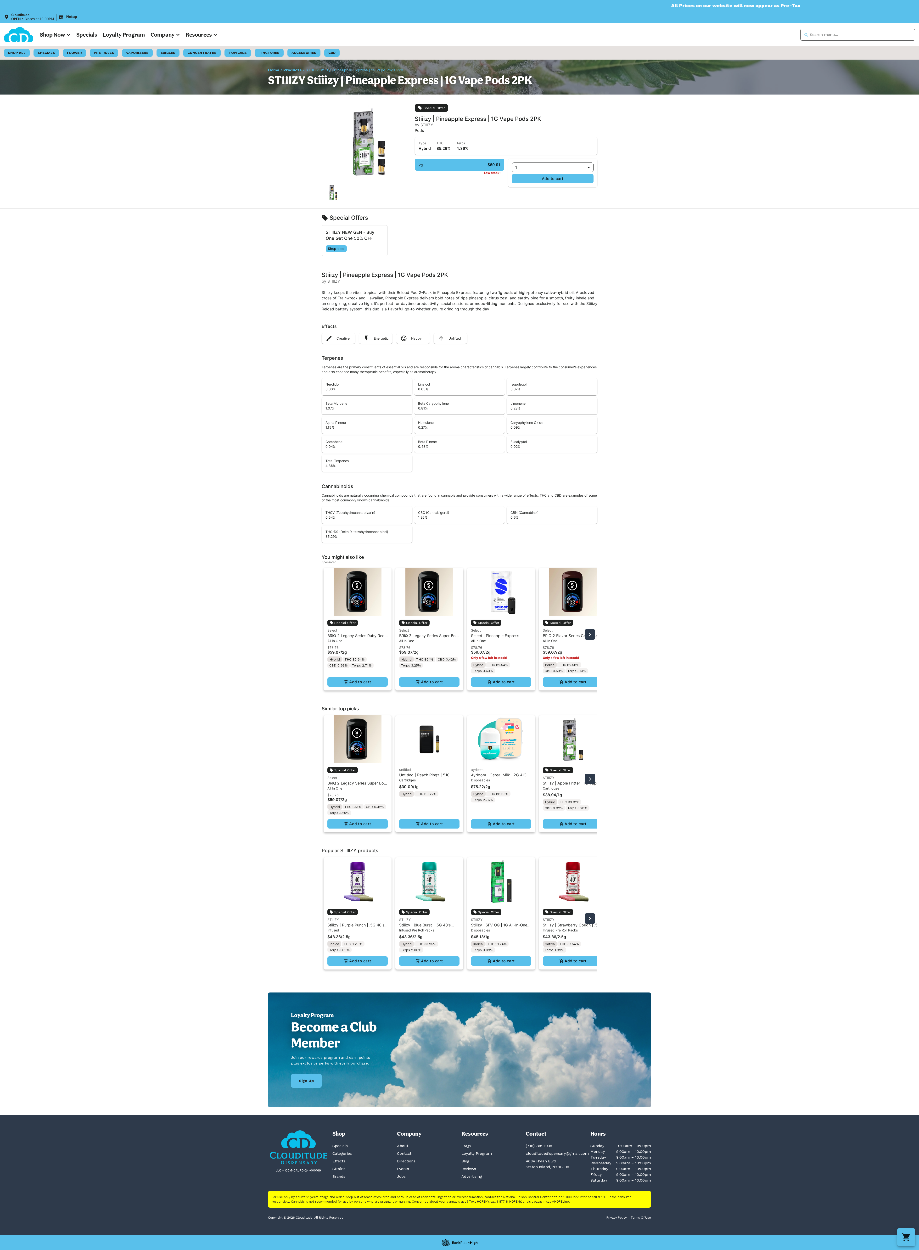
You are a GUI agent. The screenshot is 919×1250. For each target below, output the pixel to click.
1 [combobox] (516, 167)
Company (162, 34)
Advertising (471, 1176)
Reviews (468, 1168)
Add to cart (553, 178)
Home (273, 70)
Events (403, 1168)
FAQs (466, 1145)
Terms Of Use (641, 1217)
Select (332, 630)
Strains (338, 1168)
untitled (405, 770)
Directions (406, 1161)
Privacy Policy (616, 1217)
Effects (338, 1161)
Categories (342, 1153)
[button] (41, 17)
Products (292, 70)
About (402, 1145)
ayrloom (477, 770)
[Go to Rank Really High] (459, 1242)
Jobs (401, 1176)
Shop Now (52, 34)
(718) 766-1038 (539, 1145)
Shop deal (336, 249)
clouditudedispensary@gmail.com (557, 1153)
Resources (199, 34)
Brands (338, 1176)
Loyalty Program (124, 34)
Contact (404, 1153)
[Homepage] (298, 1147)
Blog (465, 1161)
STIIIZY (548, 778)
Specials (86, 34)
